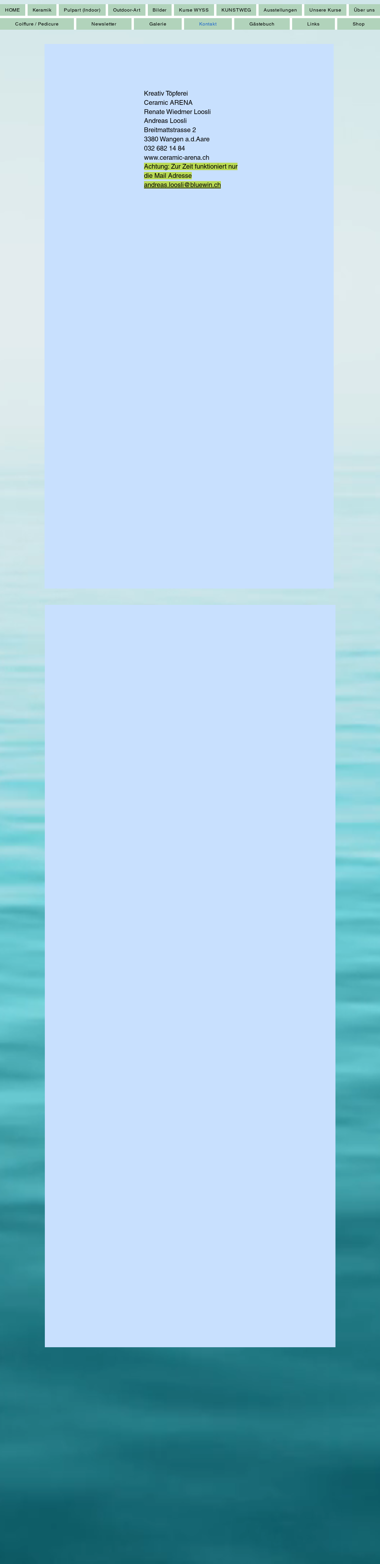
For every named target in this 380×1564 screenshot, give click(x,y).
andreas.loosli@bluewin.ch (182, 185)
